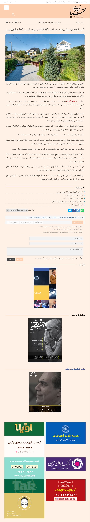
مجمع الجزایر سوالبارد (35, 218)
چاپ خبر (11, 22)
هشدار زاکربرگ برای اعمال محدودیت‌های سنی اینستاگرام (67, 202)
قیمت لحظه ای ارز (51, 2)
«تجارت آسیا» (71, 101)
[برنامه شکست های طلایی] (45, 412)
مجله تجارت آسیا (78, 315)
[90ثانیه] (45, 308)
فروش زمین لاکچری (46, 218)
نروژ (27, 218)
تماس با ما (12, 2)
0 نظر (19, 22)
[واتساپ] (82, 210)
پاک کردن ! (11, 259)
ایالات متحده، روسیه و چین (59, 218)
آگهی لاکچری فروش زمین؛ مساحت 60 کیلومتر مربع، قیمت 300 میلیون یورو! (45, 30)
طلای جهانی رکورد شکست (76, 205)
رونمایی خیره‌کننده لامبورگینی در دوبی (73, 198)
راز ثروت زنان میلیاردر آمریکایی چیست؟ (73, 195)
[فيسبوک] (74, 210)
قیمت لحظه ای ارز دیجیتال (65, 2)
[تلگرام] (78, 210)
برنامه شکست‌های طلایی (75, 369)
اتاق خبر (82, 264)
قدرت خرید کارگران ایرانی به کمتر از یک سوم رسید (69, 192)
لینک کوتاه (31, 210)
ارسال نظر (19, 259)
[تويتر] (70, 210)
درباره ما (6, 2)
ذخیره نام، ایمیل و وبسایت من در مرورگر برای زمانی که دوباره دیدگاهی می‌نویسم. (57, 258)
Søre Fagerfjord (71, 218)
